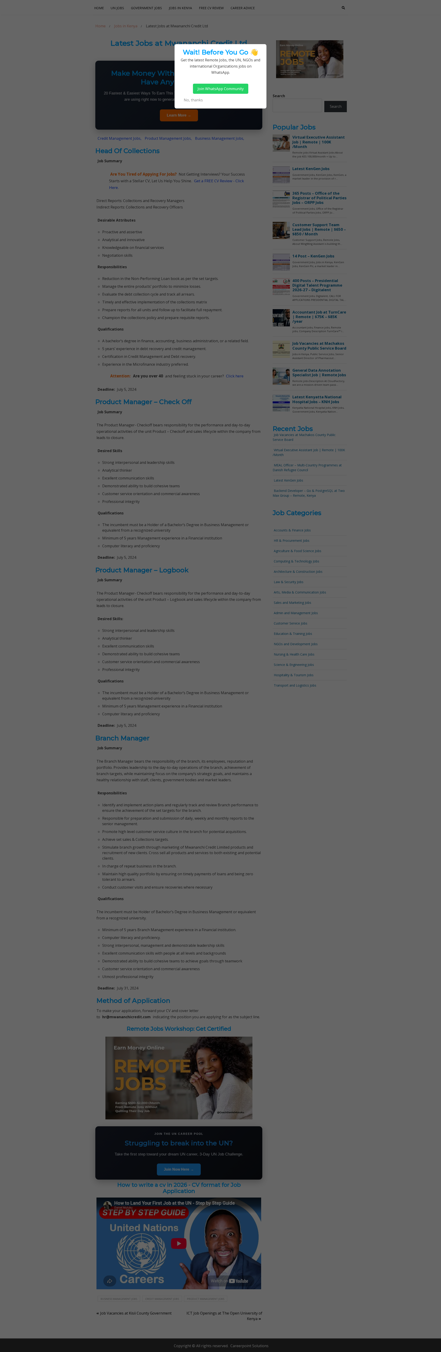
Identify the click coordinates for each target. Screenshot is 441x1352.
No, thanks (193, 100)
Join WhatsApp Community (221, 88)
